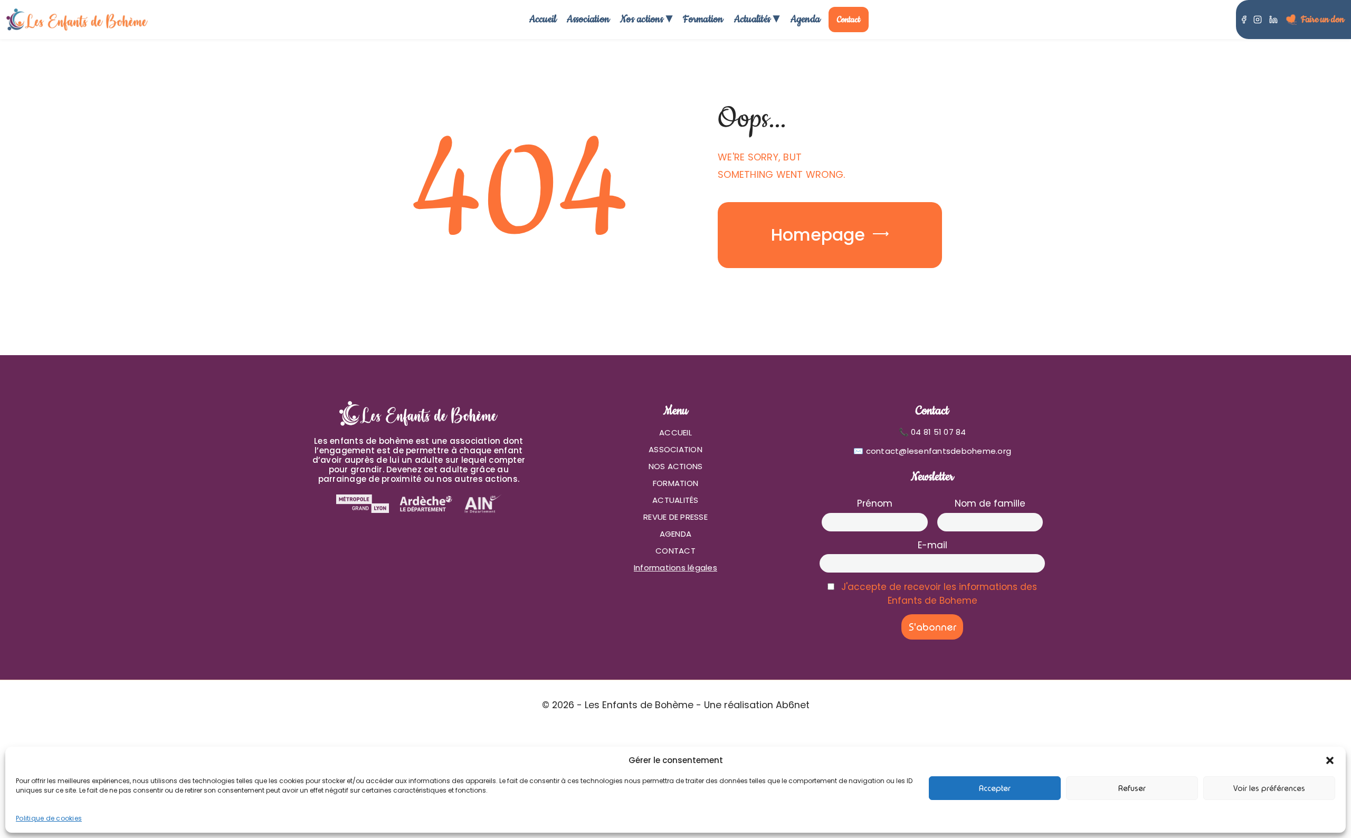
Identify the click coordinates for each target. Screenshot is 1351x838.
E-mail (932, 545)
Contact (848, 19)
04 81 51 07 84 (938, 431)
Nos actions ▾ (646, 19)
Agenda (806, 19)
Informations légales (675, 567)
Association (588, 19)
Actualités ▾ (757, 19)
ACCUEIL (675, 432)
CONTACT (675, 550)
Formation (703, 19)
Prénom (874, 503)
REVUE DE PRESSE (675, 516)
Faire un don (1322, 19)
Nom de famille (990, 503)
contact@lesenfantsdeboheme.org (939, 450)
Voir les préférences (1269, 788)
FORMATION (675, 483)
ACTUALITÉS (675, 500)
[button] (1330, 760)
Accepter (995, 788)
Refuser (1132, 788)
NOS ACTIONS (676, 466)
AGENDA (676, 533)
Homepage (818, 234)
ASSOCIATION (675, 449)
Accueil (543, 19)
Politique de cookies (49, 818)
